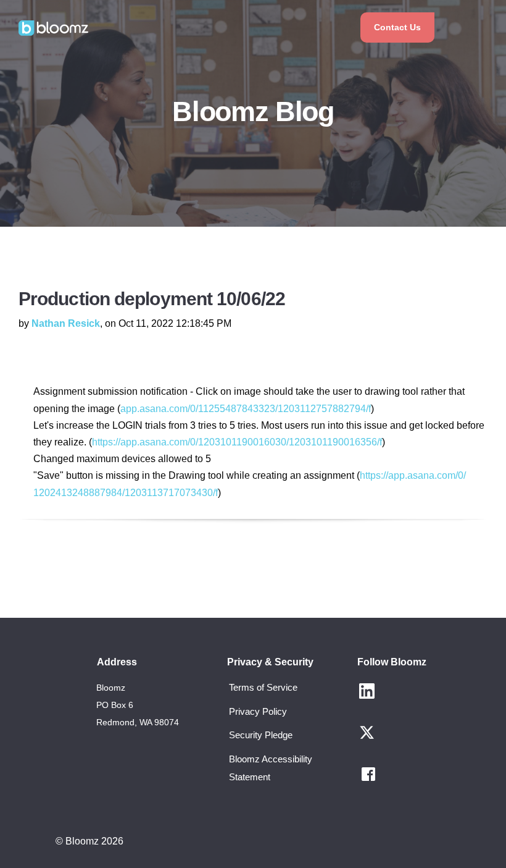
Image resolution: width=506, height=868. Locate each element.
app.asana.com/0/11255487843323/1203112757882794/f (245, 408)
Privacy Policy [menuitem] (258, 711)
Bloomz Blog (252, 111)
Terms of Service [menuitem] (263, 687)
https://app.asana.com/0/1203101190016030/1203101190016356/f (237, 442)
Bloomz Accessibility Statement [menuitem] (270, 768)
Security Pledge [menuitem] (260, 735)
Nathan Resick (65, 323)
